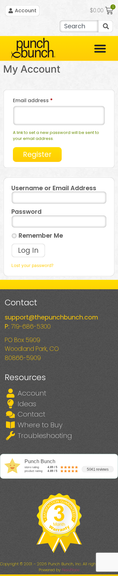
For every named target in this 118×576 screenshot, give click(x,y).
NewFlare (70, 570)
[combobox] (78, 26)
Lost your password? (32, 265)
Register (37, 154)
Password (26, 212)
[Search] (105, 26)
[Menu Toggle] (100, 48)
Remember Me (40, 236)
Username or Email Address (53, 188)
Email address (44, 100)
